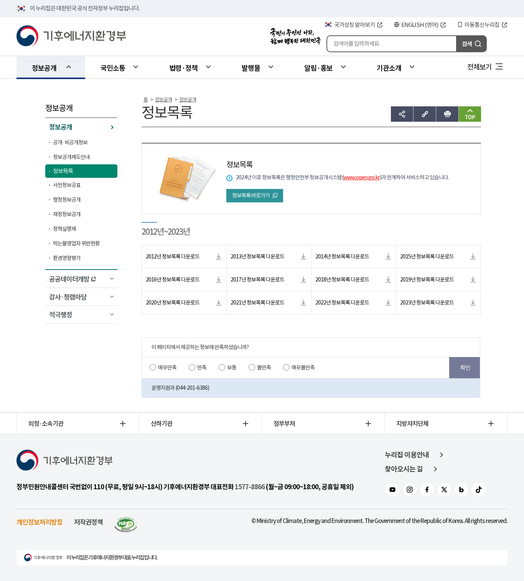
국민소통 (113, 68)
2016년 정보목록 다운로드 (172, 279)
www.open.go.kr (361, 177)
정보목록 (63, 171)
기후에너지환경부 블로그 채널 (461, 489)
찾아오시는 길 (404, 469)
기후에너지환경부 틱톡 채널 (478, 489)
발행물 (251, 68)
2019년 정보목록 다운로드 (427, 279)
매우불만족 (303, 367)
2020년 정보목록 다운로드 (172, 302)
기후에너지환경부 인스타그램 (409, 489)
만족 (201, 367)
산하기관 (161, 423)
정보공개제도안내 (71, 157)
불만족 (264, 367)
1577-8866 (250, 487)
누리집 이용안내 (407, 454)
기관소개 (389, 68)
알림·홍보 (318, 68)
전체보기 (479, 66)
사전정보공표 (67, 185)
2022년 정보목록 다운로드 (342, 302)
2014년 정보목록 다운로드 (342, 256)
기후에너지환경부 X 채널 (444, 489)
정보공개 (44, 68)
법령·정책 (183, 68)
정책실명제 (64, 229)
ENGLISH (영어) (419, 24)
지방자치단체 (412, 423)
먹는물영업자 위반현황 (76, 243)
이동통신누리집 (482, 24)
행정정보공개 (67, 199)
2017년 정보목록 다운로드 (257, 279)
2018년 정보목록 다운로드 (342, 279)
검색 (467, 44)
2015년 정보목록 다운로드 (427, 256)
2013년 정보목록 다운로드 (257, 256)
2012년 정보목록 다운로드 (172, 256)
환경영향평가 (67, 258)
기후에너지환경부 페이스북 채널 (427, 489)
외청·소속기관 (45, 423)
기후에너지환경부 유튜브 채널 (392, 489)
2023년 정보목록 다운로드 (427, 302)
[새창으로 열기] (125, 521)
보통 (231, 367)
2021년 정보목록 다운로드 (257, 302)
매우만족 (167, 367)
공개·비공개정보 (70, 142)
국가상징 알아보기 (354, 24)
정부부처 (284, 423)
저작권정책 (88, 521)
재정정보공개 (67, 214)
